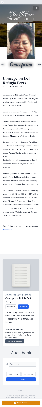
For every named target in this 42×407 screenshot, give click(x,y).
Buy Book (23, 306)
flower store (7, 229)
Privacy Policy (15, 397)
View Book (11, 306)
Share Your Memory (14, 341)
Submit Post (21, 379)
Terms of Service (27, 397)
